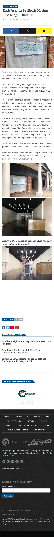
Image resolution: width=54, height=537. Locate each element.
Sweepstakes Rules (39, 430)
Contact (46, 425)
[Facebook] (11, 31)
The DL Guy (10, 20)
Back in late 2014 (9, 72)
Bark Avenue (7, 143)
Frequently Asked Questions (18, 430)
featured (18, 319)
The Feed (7, 416)
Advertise (8, 425)
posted (24, 72)
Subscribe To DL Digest (42, 416)
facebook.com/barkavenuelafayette (17, 159)
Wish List (44, 421)
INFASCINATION (8, 515)
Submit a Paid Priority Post (27, 425)
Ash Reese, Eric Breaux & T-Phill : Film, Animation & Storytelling (22, 351)
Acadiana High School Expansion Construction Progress (26, 342)
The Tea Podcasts (22, 416)
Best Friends (31, 421)
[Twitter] (27, 31)
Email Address (8, 486)
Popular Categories (14, 421)
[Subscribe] (44, 31)
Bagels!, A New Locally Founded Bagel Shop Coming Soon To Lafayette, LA (24, 360)
